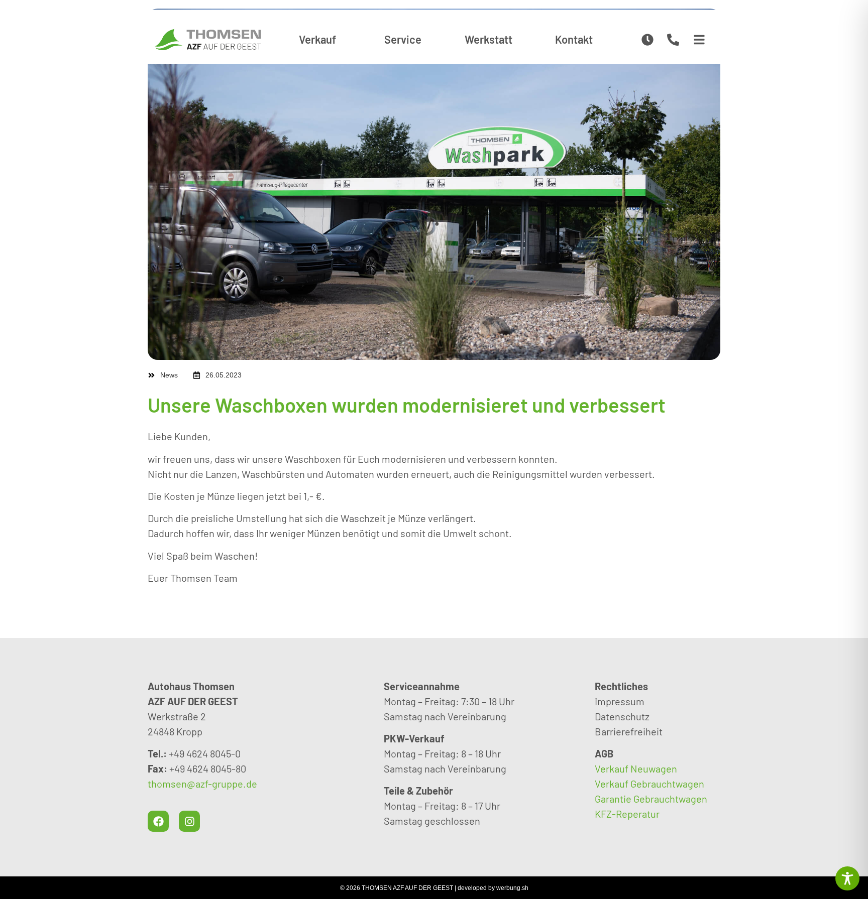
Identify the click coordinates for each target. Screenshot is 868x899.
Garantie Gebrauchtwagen (651, 799)
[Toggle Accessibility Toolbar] (847, 878)
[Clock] (648, 39)
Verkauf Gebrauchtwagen (649, 784)
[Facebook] (158, 821)
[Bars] (699, 39)
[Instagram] (189, 821)
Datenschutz (622, 716)
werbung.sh (512, 887)
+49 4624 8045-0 (205, 753)
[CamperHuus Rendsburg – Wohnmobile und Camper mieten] (208, 39)
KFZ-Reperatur (627, 814)
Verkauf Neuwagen (636, 768)
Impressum (619, 701)
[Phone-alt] (673, 39)
